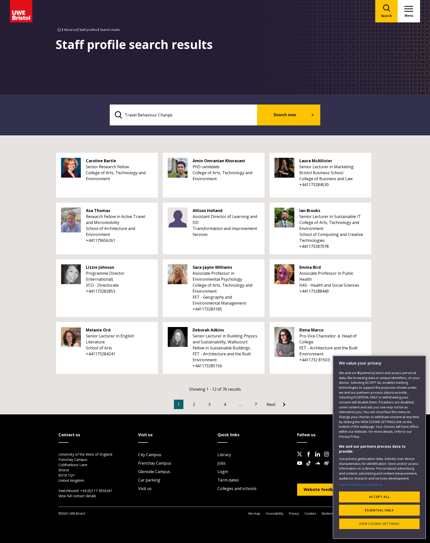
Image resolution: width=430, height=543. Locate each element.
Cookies (310, 513)
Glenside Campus (154, 471)
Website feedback (322, 489)
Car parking (149, 480)
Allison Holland (207, 210)
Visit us (145, 488)
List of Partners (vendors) (360, 484)
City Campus (149, 454)
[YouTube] (301, 467)
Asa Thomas (98, 210)
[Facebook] (310, 458)
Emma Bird (310, 267)
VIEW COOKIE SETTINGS (379, 523)
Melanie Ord (98, 330)
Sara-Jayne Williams (212, 267)
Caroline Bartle (101, 160)
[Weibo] (328, 467)
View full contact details (77, 495)
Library (224, 454)
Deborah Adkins (208, 330)
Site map (254, 513)
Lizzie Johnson (100, 267)
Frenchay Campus (154, 463)
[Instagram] (328, 458)
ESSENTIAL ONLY (379, 510)
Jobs (221, 463)
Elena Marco (311, 330)
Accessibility (274, 513)
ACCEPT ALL (379, 496)
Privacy (294, 513)
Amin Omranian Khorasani (219, 160)
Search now (284, 115)
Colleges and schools (237, 488)
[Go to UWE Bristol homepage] (59, 30)
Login (222, 471)
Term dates (228, 480)
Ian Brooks (309, 210)
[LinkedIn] (319, 458)
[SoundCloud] (319, 467)
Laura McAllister (315, 160)
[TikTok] (310, 467)
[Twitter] (301, 458)
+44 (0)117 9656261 (96, 490)
